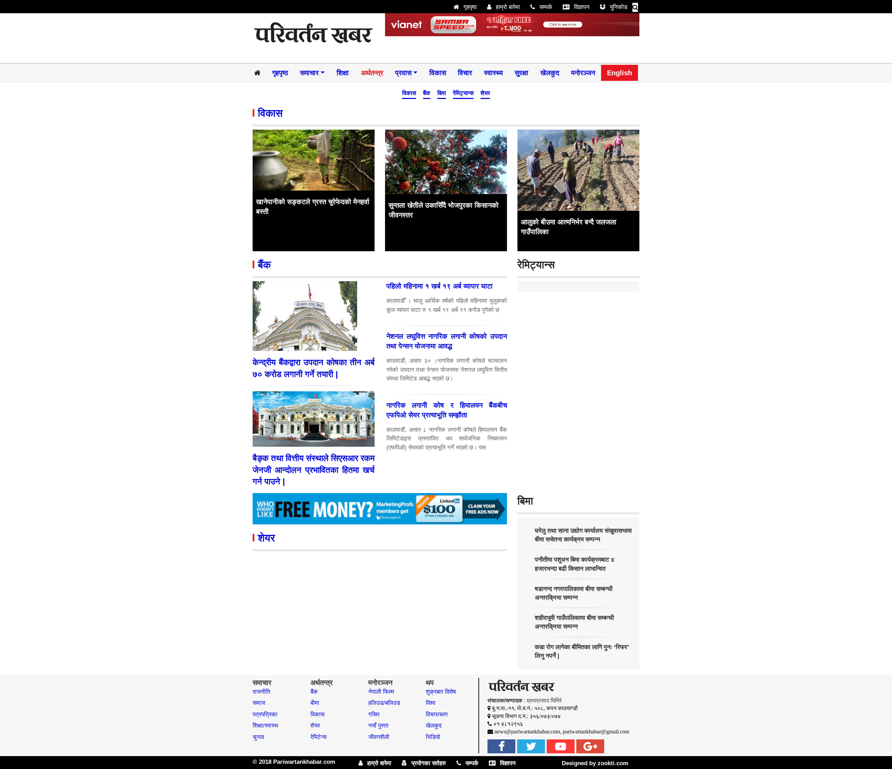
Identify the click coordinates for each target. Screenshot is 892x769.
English (619, 73)
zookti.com (613, 763)
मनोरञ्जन (583, 73)
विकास (437, 73)
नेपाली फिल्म (381, 692)
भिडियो (433, 737)
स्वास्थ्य (493, 73)
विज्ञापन (581, 7)
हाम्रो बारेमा (507, 7)
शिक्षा (343, 73)
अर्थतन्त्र (372, 73)
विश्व (430, 703)
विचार (465, 73)
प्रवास (403, 73)
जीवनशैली (378, 737)
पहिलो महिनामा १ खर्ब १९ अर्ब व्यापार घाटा (439, 286)
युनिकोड (617, 7)
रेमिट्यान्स (463, 93)
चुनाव (258, 737)
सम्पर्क (545, 7)
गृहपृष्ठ (469, 7)
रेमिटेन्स (318, 737)
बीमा (314, 703)
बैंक (426, 93)
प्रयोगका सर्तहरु (428, 763)
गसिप (373, 714)
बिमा (441, 93)
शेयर (485, 93)
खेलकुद (549, 73)
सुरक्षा (521, 73)
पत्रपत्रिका (265, 714)
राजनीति (261, 692)
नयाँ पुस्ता (378, 725)
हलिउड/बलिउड (384, 703)
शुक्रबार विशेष (441, 692)
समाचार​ (309, 73)
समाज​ (259, 703)
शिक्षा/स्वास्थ (265, 725)
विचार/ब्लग (437, 714)
